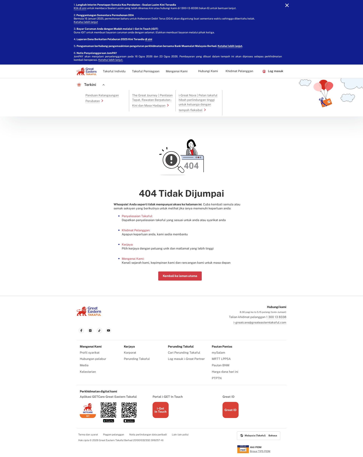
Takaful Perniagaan (145, 71)
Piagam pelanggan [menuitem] (113, 434)
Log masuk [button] (275, 71)
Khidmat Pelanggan (239, 71)
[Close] (287, 5)
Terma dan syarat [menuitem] (88, 434)
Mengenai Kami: (133, 258)
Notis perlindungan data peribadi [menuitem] (148, 434)
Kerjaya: (127, 244)
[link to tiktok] (99, 331)
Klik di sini (80, 8)
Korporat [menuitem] (130, 352)
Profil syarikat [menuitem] (89, 352)
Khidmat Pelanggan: (136, 230)
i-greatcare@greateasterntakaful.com (259, 322)
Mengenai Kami (177, 71)
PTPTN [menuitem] (217, 378)
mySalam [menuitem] (218, 352)
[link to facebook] (81, 331)
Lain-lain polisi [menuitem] (180, 434)
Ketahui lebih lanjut (86, 21)
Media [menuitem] (84, 365)
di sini (148, 39)
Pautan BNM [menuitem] (220, 365)
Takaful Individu (114, 71)
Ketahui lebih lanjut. (110, 59)
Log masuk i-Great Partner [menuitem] (186, 359)
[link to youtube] (108, 331)
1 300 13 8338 (276, 317)
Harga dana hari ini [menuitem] (225, 372)
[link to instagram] (90, 331)
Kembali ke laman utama (180, 276)
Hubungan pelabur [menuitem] (93, 359)
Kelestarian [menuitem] (88, 372)
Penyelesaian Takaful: (137, 216)
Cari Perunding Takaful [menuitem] (184, 352)
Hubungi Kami (208, 71)
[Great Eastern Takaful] (86, 71)
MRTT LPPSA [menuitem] (221, 359)
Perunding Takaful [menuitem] (137, 359)
